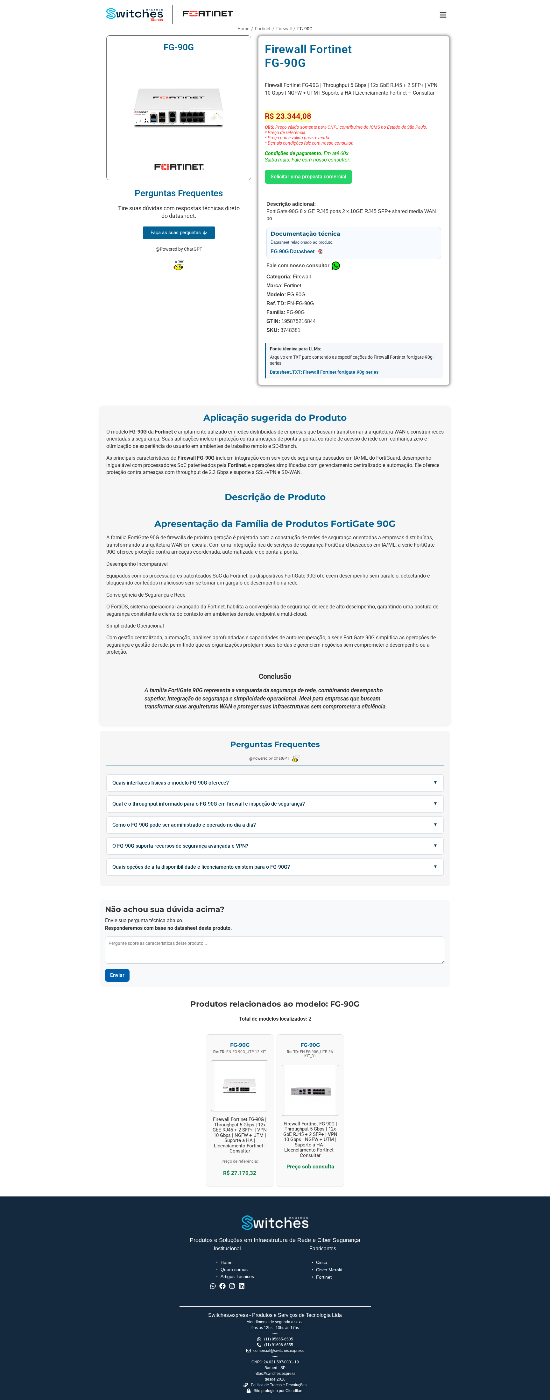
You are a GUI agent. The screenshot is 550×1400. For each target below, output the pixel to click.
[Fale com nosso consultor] (336, 266)
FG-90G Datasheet (293, 251)
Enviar (117, 975)
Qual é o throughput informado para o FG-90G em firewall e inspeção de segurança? (208, 804)
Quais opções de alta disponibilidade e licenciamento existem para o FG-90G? (201, 867)
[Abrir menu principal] (443, 15)
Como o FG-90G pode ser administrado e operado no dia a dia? (184, 825)
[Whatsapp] (213, 1286)
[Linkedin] (241, 1286)
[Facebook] (222, 1286)
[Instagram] (232, 1286)
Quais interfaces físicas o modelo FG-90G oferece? (170, 783)
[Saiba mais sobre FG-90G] (239, 1113)
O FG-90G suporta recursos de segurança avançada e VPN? (180, 846)
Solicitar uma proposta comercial (308, 177)
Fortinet (263, 28)
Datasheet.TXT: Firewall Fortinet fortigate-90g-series (324, 372)
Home (243, 28)
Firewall (284, 28)
